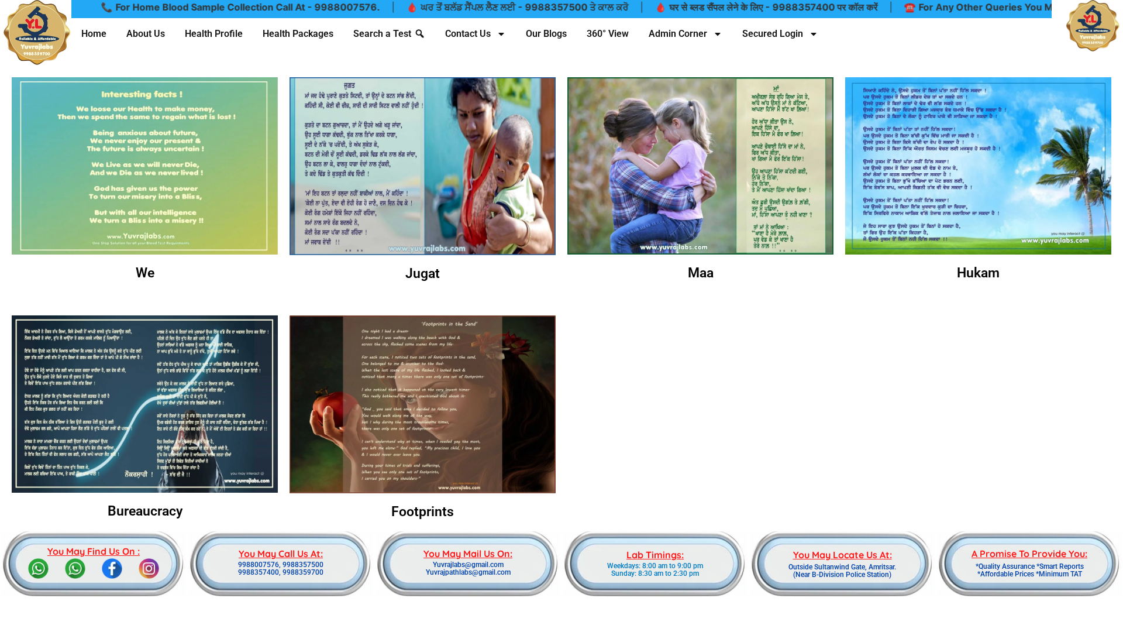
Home (93, 33)
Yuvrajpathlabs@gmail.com (468, 572)
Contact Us (468, 33)
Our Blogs (546, 33)
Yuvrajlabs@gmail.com (468, 565)
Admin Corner (678, 33)
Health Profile (214, 33)
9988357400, (259, 572)
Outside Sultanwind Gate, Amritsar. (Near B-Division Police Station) (842, 571)
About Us (145, 33)
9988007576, (259, 565)
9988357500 (303, 565)
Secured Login (772, 33)
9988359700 (303, 572)
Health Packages (298, 33)
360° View (608, 33)
